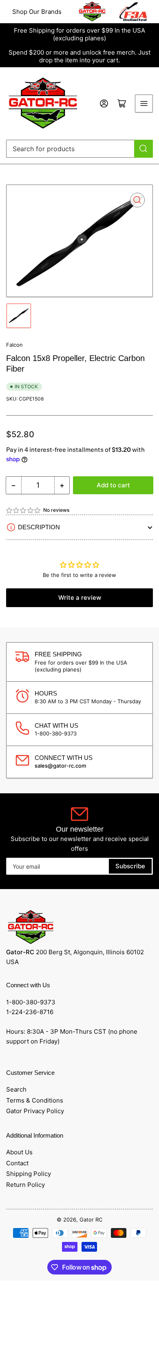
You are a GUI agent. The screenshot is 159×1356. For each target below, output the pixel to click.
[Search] (143, 148)
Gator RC (91, 1219)
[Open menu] (144, 103)
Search (16, 1089)
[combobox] (79, 149)
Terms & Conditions (34, 1100)
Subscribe (130, 866)
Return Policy (25, 1185)
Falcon (14, 344)
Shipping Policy (28, 1174)
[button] (23, 510)
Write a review (79, 597)
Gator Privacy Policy (35, 1111)
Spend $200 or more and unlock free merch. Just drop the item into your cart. (79, 56)
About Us (19, 1152)
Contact (17, 1163)
